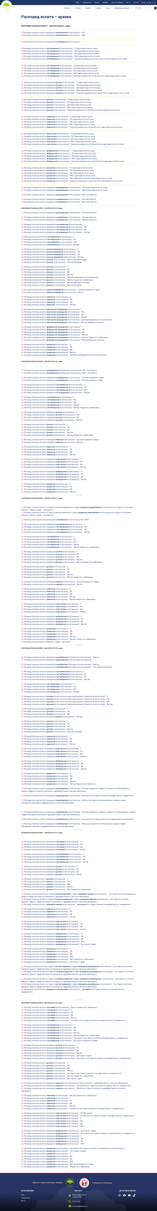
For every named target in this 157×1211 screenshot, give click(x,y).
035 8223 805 (76, 1201)
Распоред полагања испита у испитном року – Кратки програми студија (55, 260)
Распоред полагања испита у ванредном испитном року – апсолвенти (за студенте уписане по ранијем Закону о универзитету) (77, 1058)
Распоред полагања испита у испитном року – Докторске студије (52, 732)
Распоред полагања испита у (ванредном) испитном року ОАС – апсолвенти (60, 370)
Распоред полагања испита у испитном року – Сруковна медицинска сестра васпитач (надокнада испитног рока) (75, 59)
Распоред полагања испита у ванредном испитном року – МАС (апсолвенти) (60, 195)
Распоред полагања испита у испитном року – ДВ (49, 242)
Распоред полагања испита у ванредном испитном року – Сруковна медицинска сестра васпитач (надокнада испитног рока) (76, 93)
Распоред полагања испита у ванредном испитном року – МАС (54, 35)
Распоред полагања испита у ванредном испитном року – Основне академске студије (63, 378)
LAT (154, 2)
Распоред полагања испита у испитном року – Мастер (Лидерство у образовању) (60, 1095)
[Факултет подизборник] (73, 8)
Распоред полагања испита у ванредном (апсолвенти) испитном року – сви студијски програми (67, 667)
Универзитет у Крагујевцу (102, 1183)
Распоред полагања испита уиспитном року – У (45, 267)
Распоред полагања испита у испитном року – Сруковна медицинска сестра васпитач (60, 277)
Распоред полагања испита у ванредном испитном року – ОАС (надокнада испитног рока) (65, 187)
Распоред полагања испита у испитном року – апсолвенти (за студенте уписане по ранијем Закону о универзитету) (74, 1020)
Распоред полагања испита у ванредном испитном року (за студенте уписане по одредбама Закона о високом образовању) (76, 1083)
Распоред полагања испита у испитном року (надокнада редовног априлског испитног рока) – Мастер (68, 704)
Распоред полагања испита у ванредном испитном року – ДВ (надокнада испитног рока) (62, 88)
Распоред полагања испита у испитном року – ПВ (49, 239)
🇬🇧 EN (143, 2)
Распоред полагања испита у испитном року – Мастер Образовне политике (56, 283)
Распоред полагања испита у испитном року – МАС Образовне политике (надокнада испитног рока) (67, 178)
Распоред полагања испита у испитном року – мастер (48, 887)
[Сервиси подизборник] (93, 8)
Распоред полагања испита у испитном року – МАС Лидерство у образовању (57, 889)
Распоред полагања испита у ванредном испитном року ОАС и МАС (56, 520)
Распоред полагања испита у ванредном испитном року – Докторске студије (60, 944)
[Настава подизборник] (83, 8)
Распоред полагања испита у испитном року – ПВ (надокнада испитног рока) (61, 51)
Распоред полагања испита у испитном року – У (49, 237)
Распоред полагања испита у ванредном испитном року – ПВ (54, 227)
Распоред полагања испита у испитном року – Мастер (51, 245)
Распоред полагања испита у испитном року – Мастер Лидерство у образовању (58, 280)
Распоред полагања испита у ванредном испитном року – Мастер (56, 232)
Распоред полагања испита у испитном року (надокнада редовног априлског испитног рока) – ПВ (66, 699)
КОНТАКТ (78, 1191)
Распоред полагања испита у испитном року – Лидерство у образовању (56, 1167)
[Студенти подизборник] (104, 8)
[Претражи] (155, 8)
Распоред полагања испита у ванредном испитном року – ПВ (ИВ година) (57, 1113)
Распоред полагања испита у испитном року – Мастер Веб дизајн (52, 262)
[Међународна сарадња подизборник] (131, 8)
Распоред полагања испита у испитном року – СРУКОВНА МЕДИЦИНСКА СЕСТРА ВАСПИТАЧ (65, 355)
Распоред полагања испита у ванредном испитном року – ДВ (54, 230)
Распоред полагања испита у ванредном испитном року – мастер (55, 850)
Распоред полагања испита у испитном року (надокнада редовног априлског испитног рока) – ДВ (66, 702)
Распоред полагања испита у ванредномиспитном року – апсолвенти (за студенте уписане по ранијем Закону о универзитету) (78, 1116)
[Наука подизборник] (112, 8)
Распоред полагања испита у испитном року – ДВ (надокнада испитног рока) (61, 54)
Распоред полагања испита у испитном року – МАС (48, 957)
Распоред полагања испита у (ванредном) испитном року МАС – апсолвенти (60, 373)
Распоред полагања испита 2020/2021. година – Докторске (47, 642)
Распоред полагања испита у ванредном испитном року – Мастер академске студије (63, 380)
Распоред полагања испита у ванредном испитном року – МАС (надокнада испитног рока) (62, 90)
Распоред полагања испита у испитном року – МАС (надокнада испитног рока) (61, 56)
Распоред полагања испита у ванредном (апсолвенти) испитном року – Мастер (61, 657)
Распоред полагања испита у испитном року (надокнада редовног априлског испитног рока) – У (65, 696)
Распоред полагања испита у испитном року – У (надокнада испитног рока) (60, 48)
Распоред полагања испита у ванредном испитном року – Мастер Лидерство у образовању (62, 562)
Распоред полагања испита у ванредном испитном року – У (54, 224)
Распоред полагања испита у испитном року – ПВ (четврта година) (54, 1151)
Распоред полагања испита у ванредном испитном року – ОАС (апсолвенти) (59, 199)
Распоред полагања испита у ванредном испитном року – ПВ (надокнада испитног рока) (62, 85)
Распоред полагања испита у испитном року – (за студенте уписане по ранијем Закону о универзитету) (77, 904)
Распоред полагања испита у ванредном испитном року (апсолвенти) (57, 660)
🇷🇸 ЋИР (149, 2)
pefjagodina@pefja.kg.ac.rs (79, 1206)
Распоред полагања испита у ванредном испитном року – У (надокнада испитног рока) (61, 83)
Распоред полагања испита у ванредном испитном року (52, 42)
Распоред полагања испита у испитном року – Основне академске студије (61, 290)
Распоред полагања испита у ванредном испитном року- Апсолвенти (78, 796)
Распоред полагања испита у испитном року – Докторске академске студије (60, 1041)
